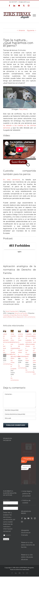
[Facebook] (22, 518)
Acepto (8, 535)
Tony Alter (23, 109)
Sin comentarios (30, 317)
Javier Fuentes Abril (12, 311)
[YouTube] (28, 518)
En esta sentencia (11, 180)
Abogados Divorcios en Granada (25, 532)
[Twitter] (31, 518)
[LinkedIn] (25, 518)
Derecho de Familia (21, 313)
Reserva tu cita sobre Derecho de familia (28, 544)
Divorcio (19, 315)
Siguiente (30, 30)
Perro (14, 317)
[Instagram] (35, 518)
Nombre (6, 500)
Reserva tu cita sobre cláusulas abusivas (27, 557)
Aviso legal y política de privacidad (27, 493)
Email (5, 505)
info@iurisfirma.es (24, 2)
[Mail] (22, 522)
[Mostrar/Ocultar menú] (34, 15)
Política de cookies (26, 501)
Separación (20, 317)
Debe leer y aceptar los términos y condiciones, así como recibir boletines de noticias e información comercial (9, 521)
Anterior (22, 30)
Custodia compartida (9, 315)
